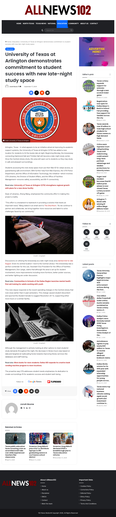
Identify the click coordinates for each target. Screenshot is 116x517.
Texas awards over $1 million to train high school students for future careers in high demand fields (104, 131)
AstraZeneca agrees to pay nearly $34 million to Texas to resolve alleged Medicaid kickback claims (103, 349)
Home (18, 23)
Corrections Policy (87, 490)
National (52, 23)
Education (62, 23)
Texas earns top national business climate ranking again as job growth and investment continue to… (103, 395)
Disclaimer (45, 493)
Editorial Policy (85, 493)
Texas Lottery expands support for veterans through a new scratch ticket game (103, 88)
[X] (24, 408)
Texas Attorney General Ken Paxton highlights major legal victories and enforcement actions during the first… (103, 280)
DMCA (44, 497)
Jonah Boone (13, 86)
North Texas (28, 23)
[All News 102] (58, 10)
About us (84, 23)
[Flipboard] (54, 381)
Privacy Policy (85, 500)
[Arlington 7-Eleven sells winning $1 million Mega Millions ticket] (89, 204)
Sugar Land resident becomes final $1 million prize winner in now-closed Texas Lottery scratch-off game (104, 184)
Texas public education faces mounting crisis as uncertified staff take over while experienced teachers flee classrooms (15, 451)
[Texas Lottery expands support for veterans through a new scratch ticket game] (89, 86)
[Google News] (35, 381)
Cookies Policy (85, 486)
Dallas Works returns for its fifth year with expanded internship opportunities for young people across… (103, 372)
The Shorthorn (50, 205)
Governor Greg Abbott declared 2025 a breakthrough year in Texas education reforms (62, 450)
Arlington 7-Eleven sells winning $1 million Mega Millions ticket (102, 204)
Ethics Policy (85, 497)
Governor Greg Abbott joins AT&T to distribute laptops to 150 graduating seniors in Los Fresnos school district (39, 451)
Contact (94, 23)
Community (73, 23)
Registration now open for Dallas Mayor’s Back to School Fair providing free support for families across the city (103, 109)
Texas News (41, 23)
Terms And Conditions (88, 504)
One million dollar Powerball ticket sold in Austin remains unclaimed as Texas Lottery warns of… (103, 303)
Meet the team (47, 504)
